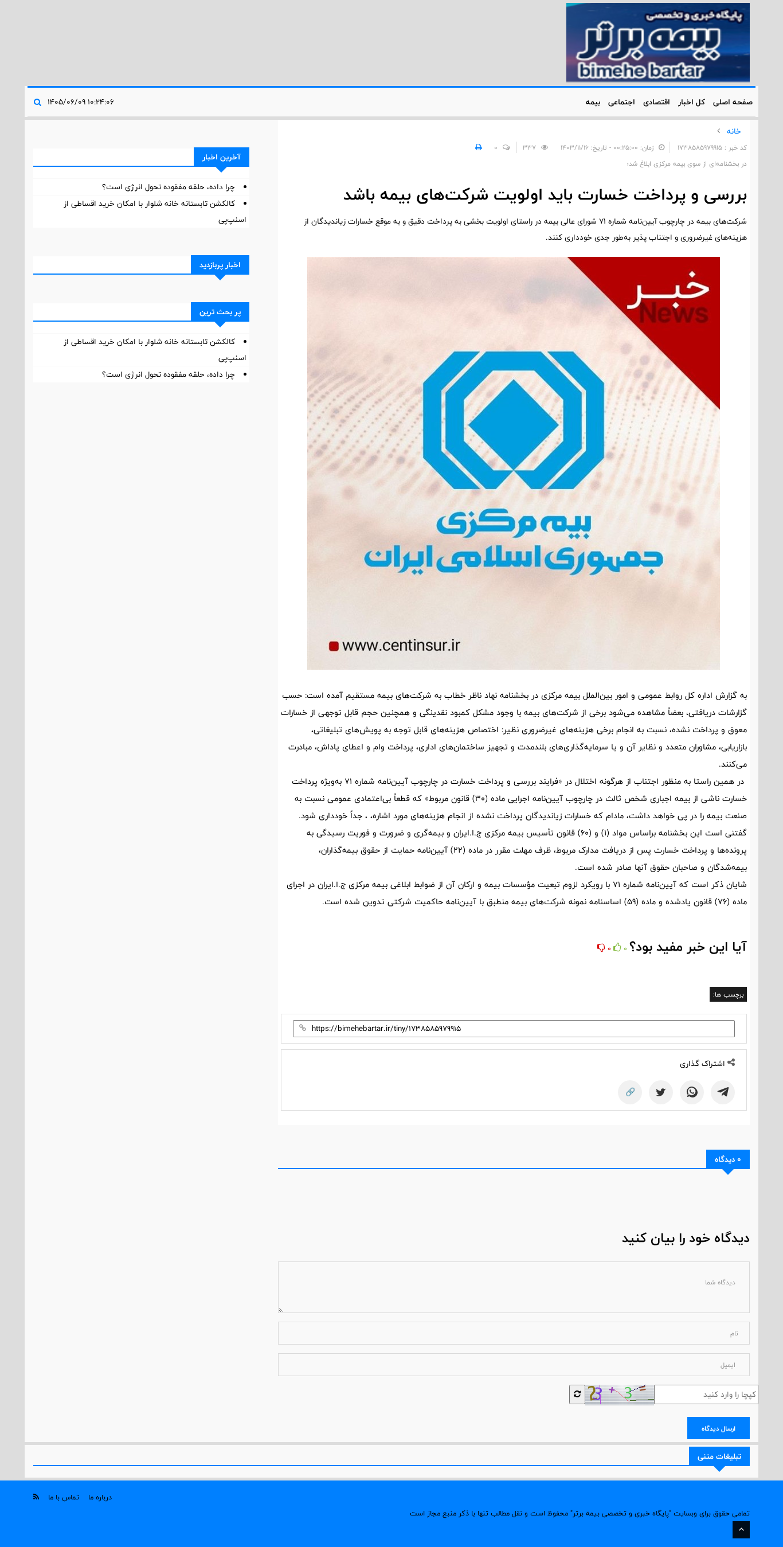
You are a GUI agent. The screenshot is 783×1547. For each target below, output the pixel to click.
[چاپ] (476, 147)
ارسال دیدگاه (718, 1428)
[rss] (36, 1497)
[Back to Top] (741, 1529)
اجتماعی (621, 102)
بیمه (593, 102)
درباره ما (100, 1497)
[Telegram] (723, 1092)
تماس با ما (63, 1497)
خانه (734, 131)
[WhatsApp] (692, 1092)
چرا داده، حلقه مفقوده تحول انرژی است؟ (168, 187)
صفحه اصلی (733, 102)
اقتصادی (656, 102)
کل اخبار (691, 102)
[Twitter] (661, 1092)
